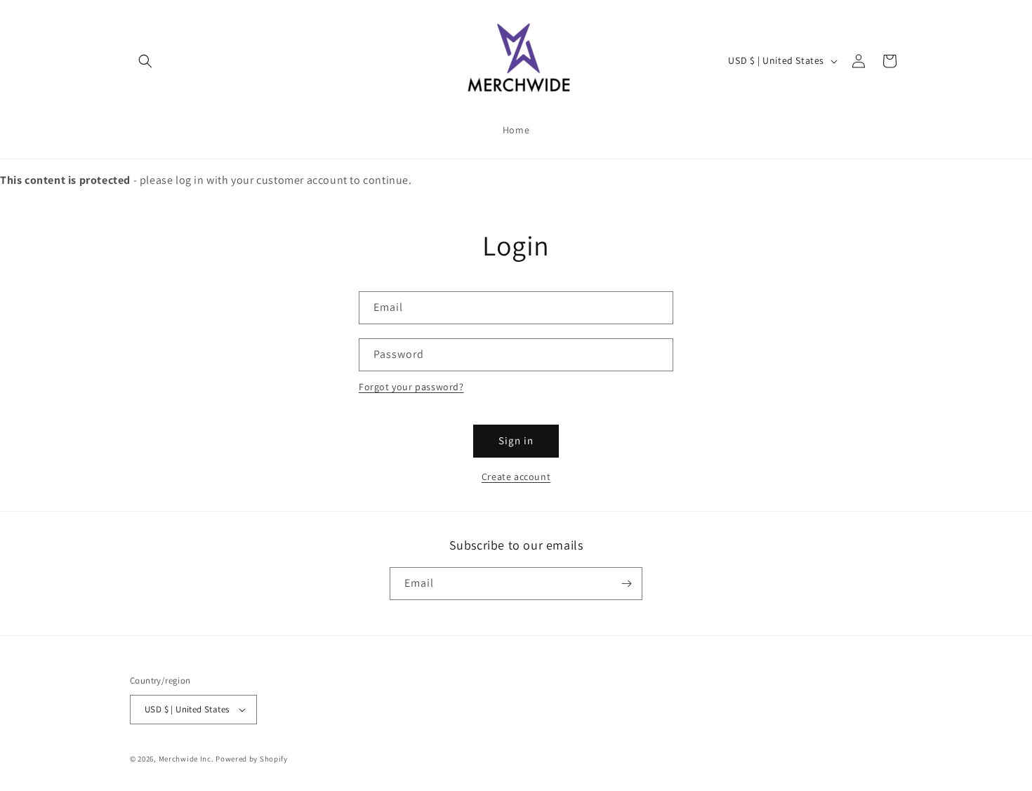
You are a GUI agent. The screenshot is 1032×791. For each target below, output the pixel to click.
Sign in (516, 440)
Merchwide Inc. (186, 759)
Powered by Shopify (252, 759)
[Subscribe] (626, 583)
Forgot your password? (411, 386)
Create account (516, 476)
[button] (145, 61)
